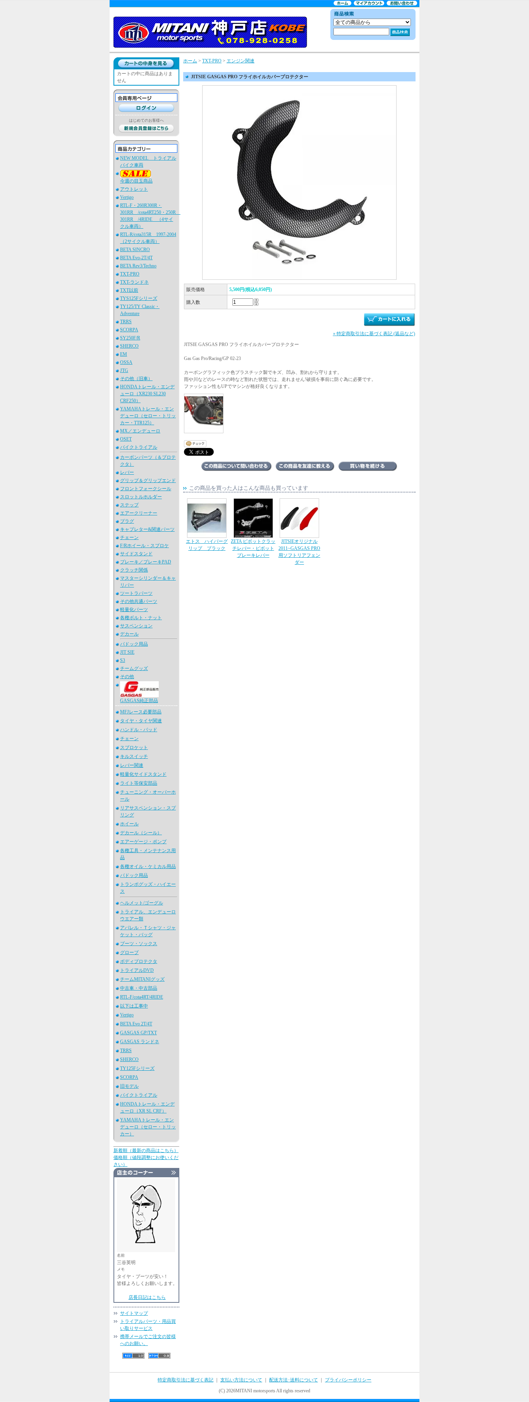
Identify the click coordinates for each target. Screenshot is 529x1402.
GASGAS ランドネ (139, 1041)
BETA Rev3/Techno (138, 266)
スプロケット (134, 747)
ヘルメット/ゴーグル (141, 903)
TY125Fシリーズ (137, 1068)
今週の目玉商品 (136, 181)
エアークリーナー (138, 513)
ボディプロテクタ (138, 961)
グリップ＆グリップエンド (148, 480)
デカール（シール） (141, 832)
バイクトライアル (138, 447)
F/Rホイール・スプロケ (144, 545)
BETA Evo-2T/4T (136, 257)
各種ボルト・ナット (141, 617)
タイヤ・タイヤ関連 (141, 720)
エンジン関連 (240, 61)
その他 (127, 676)
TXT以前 (129, 290)
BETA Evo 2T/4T (136, 1024)
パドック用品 (134, 644)
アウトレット (134, 189)
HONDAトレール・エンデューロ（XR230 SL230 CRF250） (147, 393)
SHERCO (129, 346)
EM (123, 354)
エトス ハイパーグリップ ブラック (207, 545)
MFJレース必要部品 (140, 712)
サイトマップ (134, 1313)
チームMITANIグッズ (142, 979)
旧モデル (129, 1086)
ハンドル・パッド (138, 729)
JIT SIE (127, 652)
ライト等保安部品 (138, 783)
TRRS (126, 321)
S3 (122, 660)
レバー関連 (131, 765)
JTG (124, 370)
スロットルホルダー (141, 496)
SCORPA (129, 329)
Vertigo (127, 197)
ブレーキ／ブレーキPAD (145, 562)
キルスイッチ (134, 756)
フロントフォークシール (145, 488)
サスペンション (136, 626)
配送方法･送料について (293, 1380)
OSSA (126, 362)
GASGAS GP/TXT (138, 1032)
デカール (129, 634)
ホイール (129, 824)
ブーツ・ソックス (138, 943)
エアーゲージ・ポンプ (143, 841)
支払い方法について (241, 1380)
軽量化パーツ (134, 609)
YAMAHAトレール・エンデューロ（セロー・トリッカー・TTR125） (148, 415)
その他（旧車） (136, 378)
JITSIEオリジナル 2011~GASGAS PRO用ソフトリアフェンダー (299, 552)
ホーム (190, 61)
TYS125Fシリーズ (138, 298)
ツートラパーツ (136, 593)
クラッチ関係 (134, 570)
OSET (126, 439)
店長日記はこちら (147, 1297)
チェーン (129, 537)
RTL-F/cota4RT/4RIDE (141, 997)
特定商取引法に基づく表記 (185, 1380)
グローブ (129, 952)
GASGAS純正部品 (139, 700)
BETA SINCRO (135, 249)
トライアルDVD (137, 970)
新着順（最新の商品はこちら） (146, 1150)
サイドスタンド (136, 553)
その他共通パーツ (138, 601)
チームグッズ (134, 668)
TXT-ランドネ (134, 282)
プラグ (127, 521)
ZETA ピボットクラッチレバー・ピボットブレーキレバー (253, 548)
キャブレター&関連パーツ (147, 529)
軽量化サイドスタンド (143, 774)
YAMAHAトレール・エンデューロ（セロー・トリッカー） (148, 1127)
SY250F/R (130, 338)
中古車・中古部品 (138, 988)
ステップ (129, 505)
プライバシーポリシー (348, 1380)
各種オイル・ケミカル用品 (148, 866)
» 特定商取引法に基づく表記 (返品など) (374, 333)
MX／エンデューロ (140, 431)
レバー (127, 472)
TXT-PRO (129, 274)
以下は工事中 (134, 1006)
